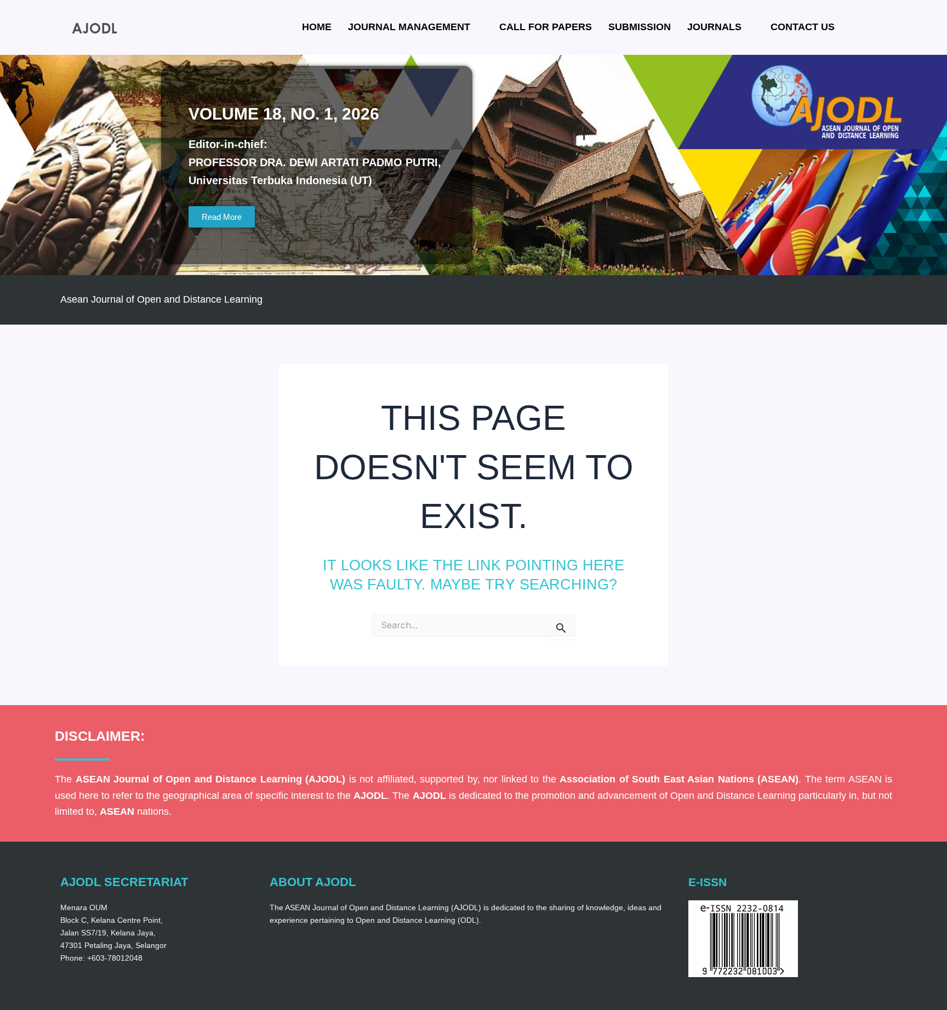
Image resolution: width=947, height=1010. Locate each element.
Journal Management (409, 26)
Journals (714, 26)
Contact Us (803, 26)
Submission (639, 26)
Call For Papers (545, 26)
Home (317, 26)
